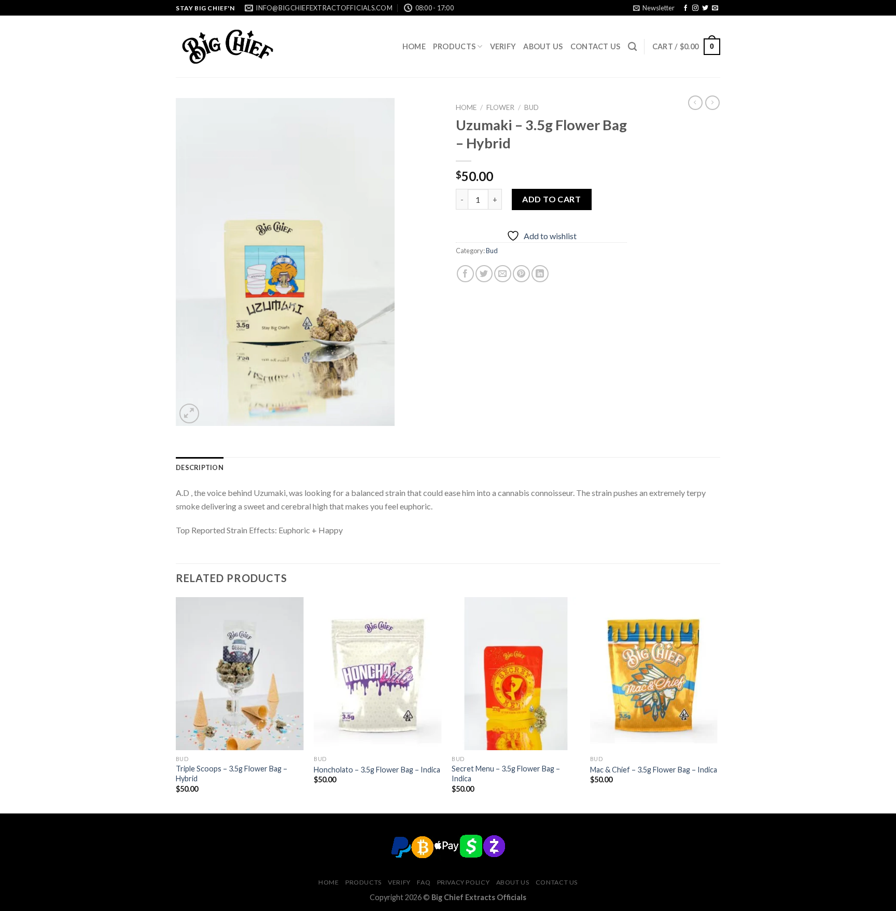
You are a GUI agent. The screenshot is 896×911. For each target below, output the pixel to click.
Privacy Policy (463, 882)
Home (414, 46)
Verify (503, 46)
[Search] (632, 47)
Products (454, 46)
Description (199, 467)
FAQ (423, 882)
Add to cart (551, 199)
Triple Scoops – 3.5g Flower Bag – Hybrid (231, 773)
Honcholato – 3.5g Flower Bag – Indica (377, 769)
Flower (500, 107)
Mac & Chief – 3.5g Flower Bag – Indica (653, 769)
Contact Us (595, 46)
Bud (531, 107)
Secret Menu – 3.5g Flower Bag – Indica (506, 773)
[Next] (717, 704)
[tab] (199, 467)
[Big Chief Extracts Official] (227, 46)
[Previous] (176, 704)
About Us (543, 46)
